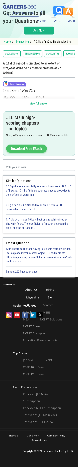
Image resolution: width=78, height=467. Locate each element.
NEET (48, 360)
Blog (50, 297)
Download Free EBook (26, 149)
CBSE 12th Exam (34, 374)
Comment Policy (56, 435)
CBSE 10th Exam (34, 367)
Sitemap (13, 435)
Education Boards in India (40, 340)
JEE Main (29, 360)
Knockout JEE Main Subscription (35, 397)
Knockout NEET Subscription (42, 408)
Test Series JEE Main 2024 (40, 415)
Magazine (32, 297)
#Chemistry (52, 53)
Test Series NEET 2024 (38, 422)
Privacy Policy (39, 440)
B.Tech (27, 312)
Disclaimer (33, 435)
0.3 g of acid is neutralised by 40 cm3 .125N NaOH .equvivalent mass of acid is (34, 207)
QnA (56, 20)
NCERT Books (32, 326)
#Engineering (32, 53)
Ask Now (39, 30)
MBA (26, 319)
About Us (31, 290)
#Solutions (11, 53)
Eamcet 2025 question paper (22, 271)
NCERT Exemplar (34, 333)
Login (71, 20)
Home (41, 20)
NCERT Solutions (51, 319)
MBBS (47, 312)
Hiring (50, 290)
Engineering (22, 41)
